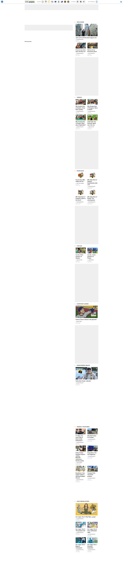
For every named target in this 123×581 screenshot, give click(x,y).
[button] (121, 2)
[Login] (2, 1)
